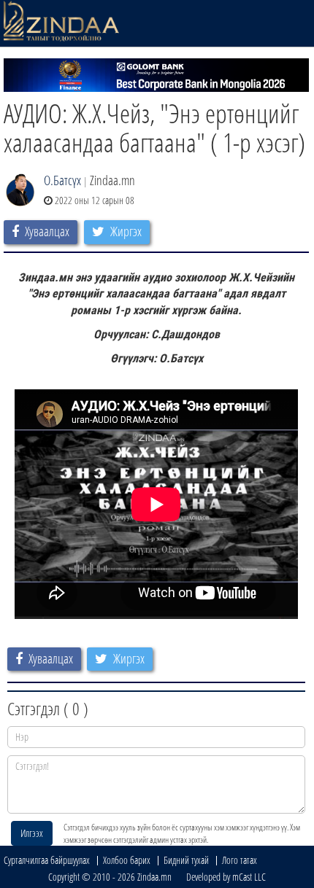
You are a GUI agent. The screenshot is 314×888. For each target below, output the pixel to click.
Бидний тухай (186, 860)
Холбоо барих (126, 860)
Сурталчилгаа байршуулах (47, 860)
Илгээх (31, 833)
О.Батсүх (62, 180)
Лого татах (239, 860)
